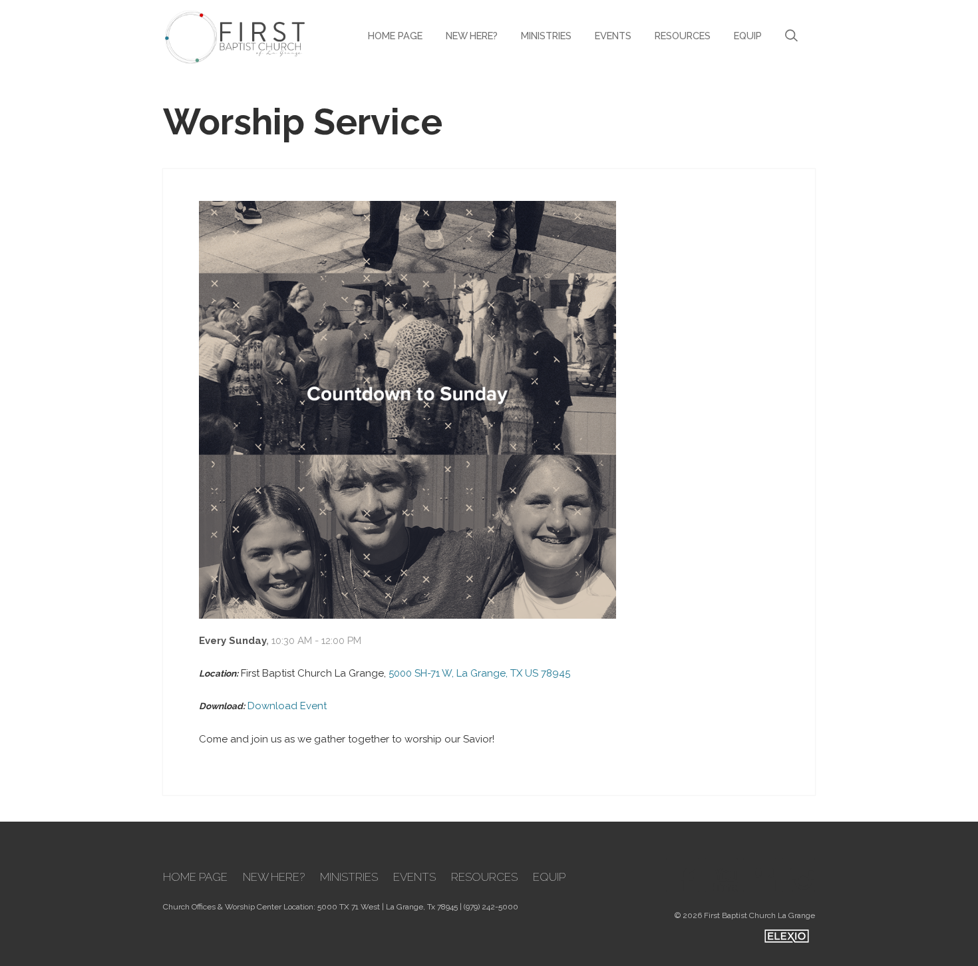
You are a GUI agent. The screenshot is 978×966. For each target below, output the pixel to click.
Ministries (546, 35)
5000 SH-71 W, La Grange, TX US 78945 (479, 673)
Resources (683, 35)
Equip (748, 35)
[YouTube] (721, 874)
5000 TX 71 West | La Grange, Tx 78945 (387, 906)
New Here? (472, 35)
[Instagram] (798, 874)
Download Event (287, 706)
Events (613, 35)
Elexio (786, 936)
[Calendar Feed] (759, 874)
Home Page (395, 35)
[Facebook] (682, 874)
